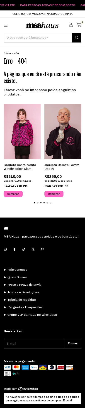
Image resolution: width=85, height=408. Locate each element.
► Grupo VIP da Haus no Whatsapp (30, 315)
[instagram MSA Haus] (5, 249)
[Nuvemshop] (21, 389)
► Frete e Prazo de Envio (22, 285)
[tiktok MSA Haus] (23, 249)
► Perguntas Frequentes (23, 307)
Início (7, 53)
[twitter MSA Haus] (33, 249)
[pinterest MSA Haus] (42, 249)
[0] (79, 25)
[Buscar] (76, 38)
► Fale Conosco (15, 270)
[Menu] (6, 25)
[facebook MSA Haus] (14, 249)
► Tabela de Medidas (20, 300)
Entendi (68, 400)
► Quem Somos (15, 277)
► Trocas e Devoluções (21, 292)
